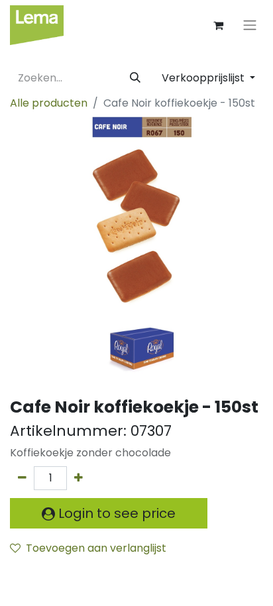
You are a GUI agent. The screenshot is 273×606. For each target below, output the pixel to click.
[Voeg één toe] (78, 478)
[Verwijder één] (22, 478)
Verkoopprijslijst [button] (204, 77)
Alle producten (48, 103)
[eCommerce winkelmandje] (218, 25)
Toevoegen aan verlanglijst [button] (96, 548)
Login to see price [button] (115, 513)
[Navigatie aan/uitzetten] (250, 25)
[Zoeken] (135, 78)
